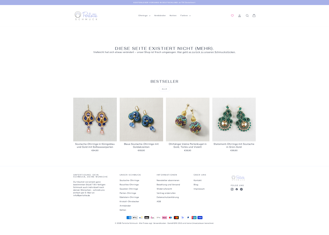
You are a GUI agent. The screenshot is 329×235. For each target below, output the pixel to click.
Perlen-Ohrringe (128, 193)
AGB (159, 201)
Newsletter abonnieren (168, 180)
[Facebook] (236, 189)
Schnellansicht (95, 138)
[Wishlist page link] (232, 15)
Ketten (173, 15)
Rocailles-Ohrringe (129, 184)
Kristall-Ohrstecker (129, 201)
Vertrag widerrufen (166, 193)
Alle (164, 89)
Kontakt (198, 180)
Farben (185, 15)
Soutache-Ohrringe (129, 180)
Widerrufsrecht (164, 189)
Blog (196, 184)
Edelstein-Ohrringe (129, 197)
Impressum (199, 189)
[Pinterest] (241, 189)
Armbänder (160, 15)
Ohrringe (143, 15)
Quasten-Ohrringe (129, 189)
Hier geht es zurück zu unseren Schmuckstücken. (206, 52)
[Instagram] (232, 189)
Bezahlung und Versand (168, 184)
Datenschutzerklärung (168, 197)
